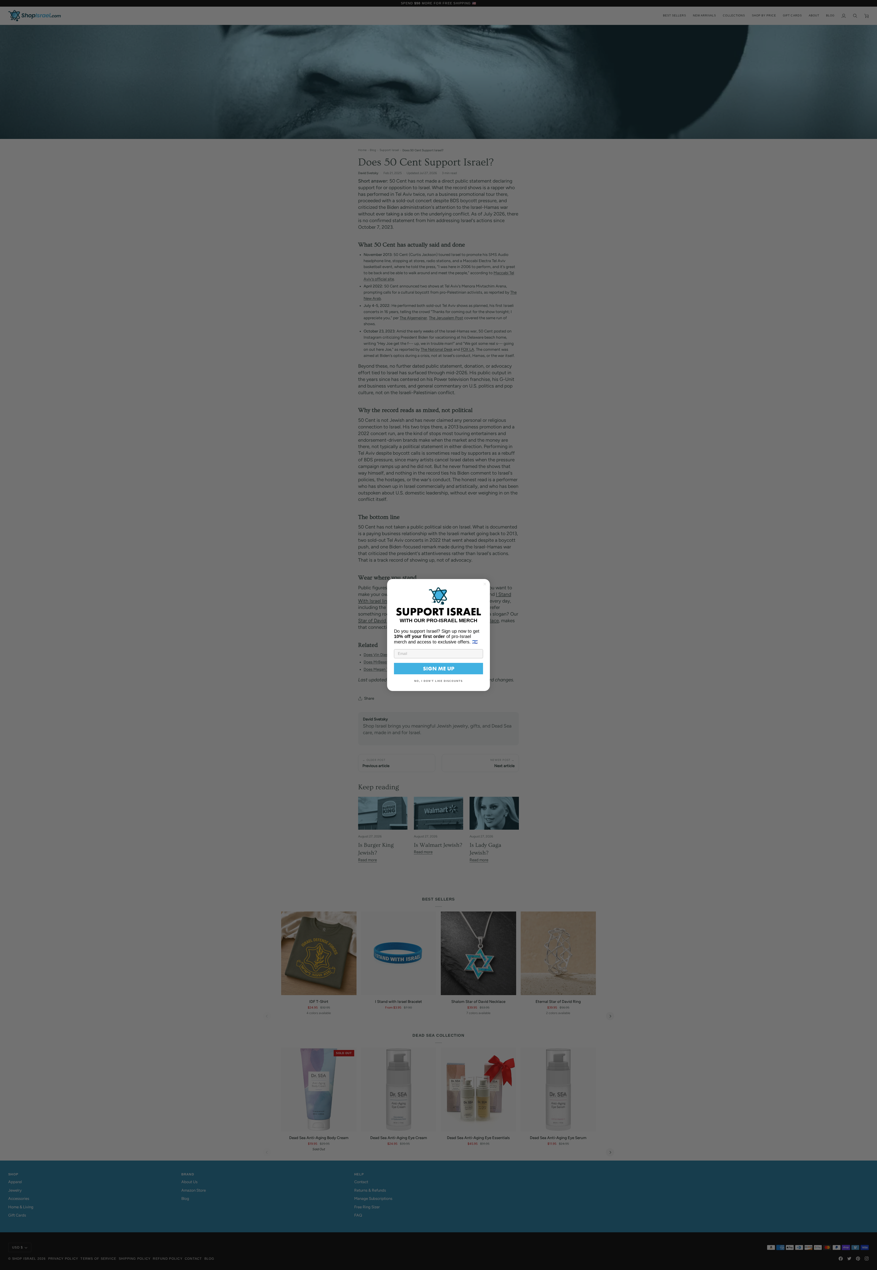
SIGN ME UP (438, 668)
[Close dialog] (485, 584)
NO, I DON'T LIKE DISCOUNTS (438, 681)
